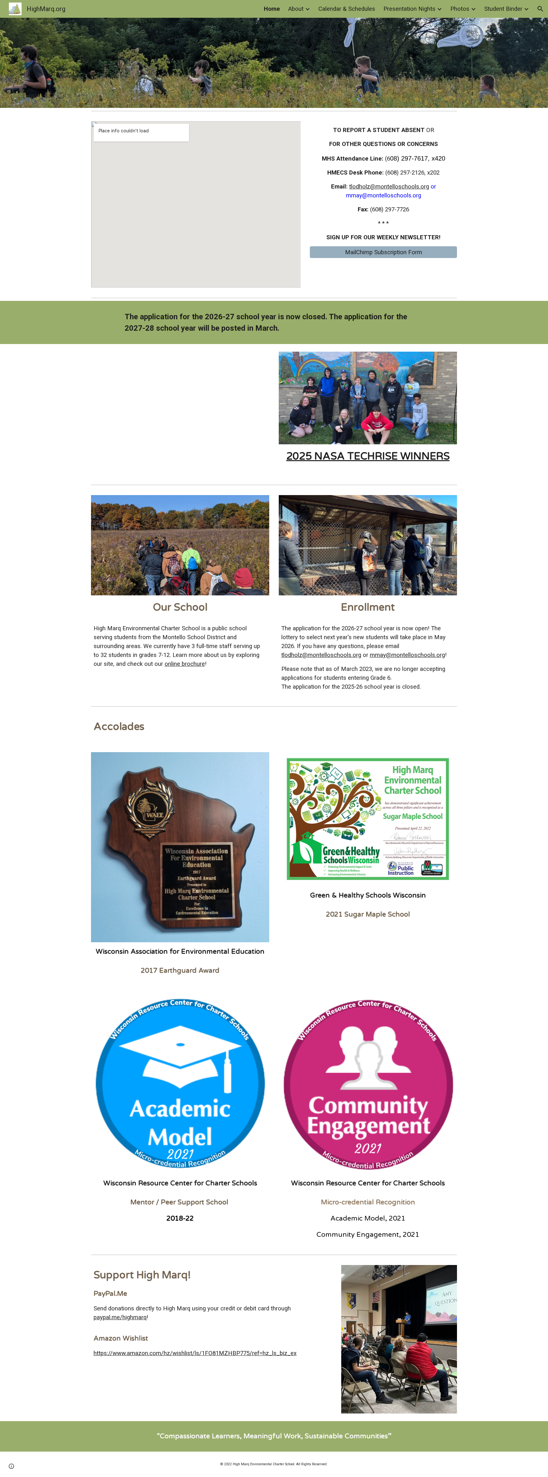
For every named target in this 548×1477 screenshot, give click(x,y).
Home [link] (272, 8)
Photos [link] (459, 8)
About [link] (295, 8)
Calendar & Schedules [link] (346, 8)
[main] (383, 183)
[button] (540, 9)
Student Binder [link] (503, 8)
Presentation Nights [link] (409, 8)
